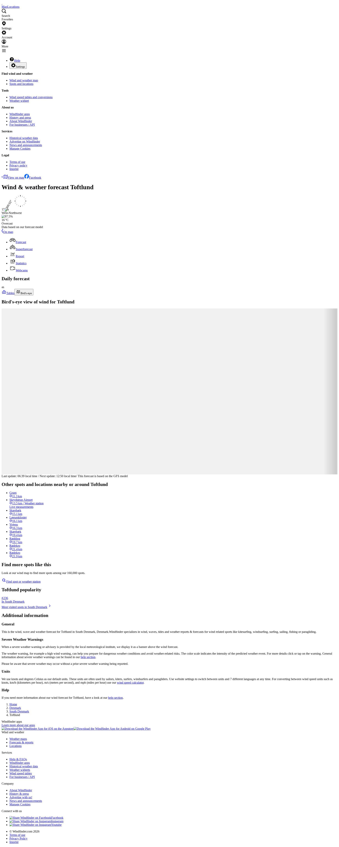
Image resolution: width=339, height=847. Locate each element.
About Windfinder (20, 121)
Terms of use (17, 162)
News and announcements (25, 145)
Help (17, 60)
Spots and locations (21, 84)
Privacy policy (18, 165)
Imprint (13, 169)
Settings (20, 66)
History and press (20, 117)
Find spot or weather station (23, 581)
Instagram (57, 821)
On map (8, 232)
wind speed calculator (130, 682)
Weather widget (19, 100)
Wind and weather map (23, 80)
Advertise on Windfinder (24, 141)
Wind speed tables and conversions (31, 97)
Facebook (35, 177)
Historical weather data (23, 138)
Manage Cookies (19, 148)
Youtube (56, 824)
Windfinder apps (19, 114)
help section (88, 657)
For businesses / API (22, 124)
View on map (16, 177)
